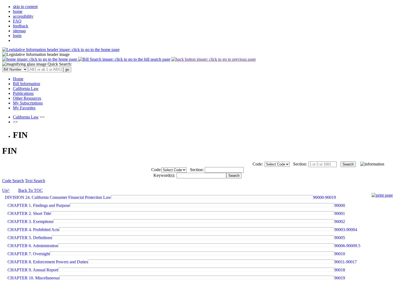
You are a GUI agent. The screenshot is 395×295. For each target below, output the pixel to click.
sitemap (19, 30)
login (17, 35)
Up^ (6, 190)
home (17, 11)
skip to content (25, 6)
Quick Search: (59, 64)
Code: (258, 164)
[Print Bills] (382, 195)
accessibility (23, 16)
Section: (300, 164)
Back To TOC (30, 190)
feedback (20, 26)
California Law (26, 117)
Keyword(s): (164, 175)
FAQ (17, 21)
